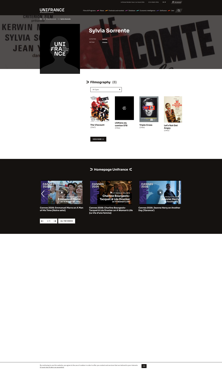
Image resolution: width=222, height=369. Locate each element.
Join (172, 11)
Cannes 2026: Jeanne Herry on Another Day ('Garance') (159, 209)
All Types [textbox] (96, 90)
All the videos (66, 221)
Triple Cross (145, 125)
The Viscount (97, 125)
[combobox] (106, 89)
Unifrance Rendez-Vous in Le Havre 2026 (132, 2)
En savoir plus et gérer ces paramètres (52, 367)
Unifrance (163, 11)
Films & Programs (89, 11)
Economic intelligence (147, 11)
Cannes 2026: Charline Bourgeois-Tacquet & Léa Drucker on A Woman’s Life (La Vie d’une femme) (111, 210)
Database (132, 11)
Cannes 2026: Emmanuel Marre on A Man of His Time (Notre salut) (61, 209)
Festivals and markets (116, 11)
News (102, 11)
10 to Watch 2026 (153, 2)
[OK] (144, 366)
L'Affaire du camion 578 (121, 124)
